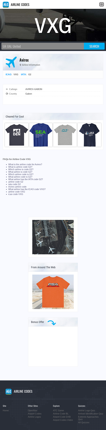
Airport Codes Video (63, 420)
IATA (23, 74)
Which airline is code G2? (20, 169)
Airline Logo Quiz (86, 410)
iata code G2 (14, 184)
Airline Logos (34, 417)
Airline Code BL (61, 414)
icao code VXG (15, 194)
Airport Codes (34, 414)
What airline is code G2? (20, 172)
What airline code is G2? (20, 177)
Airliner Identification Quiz (90, 414)
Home (6, 410)
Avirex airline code (17, 187)
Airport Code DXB (62, 417)
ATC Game (58, 410)
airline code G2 (15, 182)
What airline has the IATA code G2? (25, 179)
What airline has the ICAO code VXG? (27, 189)
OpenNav (32, 410)
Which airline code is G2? (20, 174)
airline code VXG (16, 192)
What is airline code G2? (20, 167)
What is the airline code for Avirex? (25, 164)
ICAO (8, 74)
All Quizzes (83, 422)
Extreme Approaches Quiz (88, 418)
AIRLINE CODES (19, 4)
